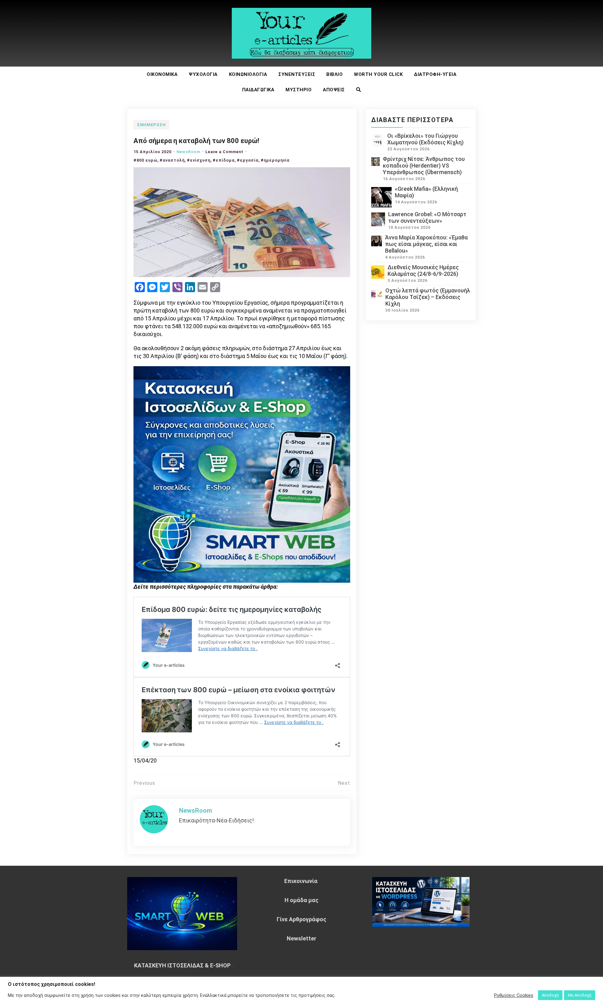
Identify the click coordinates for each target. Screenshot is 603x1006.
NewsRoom (188, 151)
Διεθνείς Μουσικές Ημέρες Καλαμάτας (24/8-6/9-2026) (423, 270)
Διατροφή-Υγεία (435, 74)
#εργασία (247, 160)
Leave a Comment (224, 151)
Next (344, 783)
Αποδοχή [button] (550, 995)
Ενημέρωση (151, 124)
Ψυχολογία (203, 74)
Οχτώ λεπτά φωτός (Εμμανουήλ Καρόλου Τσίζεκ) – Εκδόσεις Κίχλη (427, 297)
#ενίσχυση (198, 160)
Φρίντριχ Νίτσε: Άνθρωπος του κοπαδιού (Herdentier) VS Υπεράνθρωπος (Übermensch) (424, 165)
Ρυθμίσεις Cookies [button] (513, 995)
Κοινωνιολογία (248, 74)
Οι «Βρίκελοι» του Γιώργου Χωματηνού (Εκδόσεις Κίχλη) (425, 139)
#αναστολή (172, 160)
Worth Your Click (378, 74)
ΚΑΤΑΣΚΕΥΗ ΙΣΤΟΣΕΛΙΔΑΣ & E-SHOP (182, 965)
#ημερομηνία (275, 160)
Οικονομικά (162, 74)
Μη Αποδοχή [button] (579, 995)
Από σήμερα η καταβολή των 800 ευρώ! (196, 141)
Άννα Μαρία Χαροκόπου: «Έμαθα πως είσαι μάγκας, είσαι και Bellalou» (426, 244)
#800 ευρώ (145, 160)
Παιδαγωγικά (258, 90)
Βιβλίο (334, 74)
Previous (144, 783)
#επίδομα (224, 160)
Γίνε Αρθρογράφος (301, 919)
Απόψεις (334, 90)
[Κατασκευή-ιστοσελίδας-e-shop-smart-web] (241, 473)
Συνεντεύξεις (296, 74)
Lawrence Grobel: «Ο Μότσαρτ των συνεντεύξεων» (427, 217)
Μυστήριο (298, 90)
